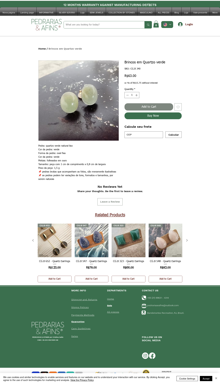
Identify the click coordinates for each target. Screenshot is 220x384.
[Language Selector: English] (167, 24)
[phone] (144, 298)
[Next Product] (187, 240)
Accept (206, 378)
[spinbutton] (132, 95)
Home (42, 48)
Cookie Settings (187, 378)
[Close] (216, 378)
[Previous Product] (33, 240)
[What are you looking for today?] (148, 24)
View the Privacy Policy (82, 380)
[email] (144, 306)
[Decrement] (127, 95)
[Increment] (137, 95)
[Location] (144, 312)
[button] (46, 12)
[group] (110, 252)
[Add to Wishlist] (178, 107)
